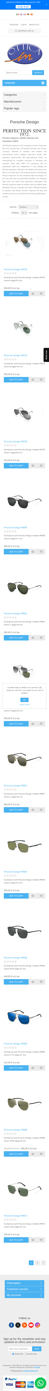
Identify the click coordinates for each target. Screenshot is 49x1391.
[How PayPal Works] (24, 1390)
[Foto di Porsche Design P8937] (24, 759)
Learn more (24, 704)
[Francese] (24, 14)
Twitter (18, 1325)
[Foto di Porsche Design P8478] (24, 243)
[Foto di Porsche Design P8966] (24, 1017)
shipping (36, 1367)
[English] (21, 14)
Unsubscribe (31, 1354)
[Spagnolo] (31, 14)
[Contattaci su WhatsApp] (40, 1383)
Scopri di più (23, 7)
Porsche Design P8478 (15, 269)
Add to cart (16, 293)
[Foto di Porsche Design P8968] (24, 1104)
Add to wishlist (41, 293)
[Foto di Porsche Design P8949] (24, 932)
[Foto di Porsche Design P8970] (24, 1190)
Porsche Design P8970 (15, 1216)
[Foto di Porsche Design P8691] (24, 587)
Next (43, 1262)
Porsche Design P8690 (15, 527)
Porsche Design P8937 (15, 785)
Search (38, 73)
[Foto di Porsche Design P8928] (24, 673)
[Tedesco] (28, 14)
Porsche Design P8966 (15, 1043)
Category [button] (9, 83)
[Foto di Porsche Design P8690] (24, 501)
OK (24, 700)
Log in (23, 25)
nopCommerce (30, 1371)
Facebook (11, 1325)
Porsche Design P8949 (15, 957)
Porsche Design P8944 (15, 871)
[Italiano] (17, 14)
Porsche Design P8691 (15, 613)
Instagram (37, 1325)
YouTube (31, 1325)
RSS (24, 1325)
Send (36, 1349)
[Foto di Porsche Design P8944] (24, 846)
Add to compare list (33, 293)
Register (14, 25)
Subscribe (19, 1354)
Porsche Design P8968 (15, 1130)
